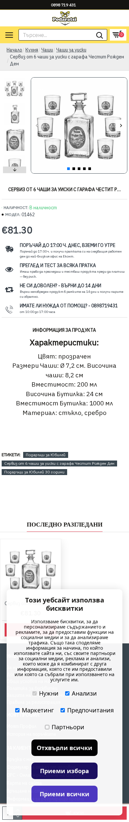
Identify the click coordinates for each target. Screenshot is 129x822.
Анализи (84, 693)
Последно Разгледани (65, 524)
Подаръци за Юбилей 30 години (34, 471)
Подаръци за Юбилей (45, 454)
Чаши (47, 50)
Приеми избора (64, 771)
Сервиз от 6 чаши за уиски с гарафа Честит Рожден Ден (59, 463)
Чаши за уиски (71, 50)
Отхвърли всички (64, 748)
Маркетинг (38, 710)
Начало (14, 50)
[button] (37, 125)
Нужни (49, 693)
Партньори (68, 727)
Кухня (31, 50)
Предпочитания (90, 710)
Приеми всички (64, 794)
